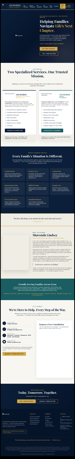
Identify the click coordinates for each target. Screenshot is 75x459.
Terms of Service (49, 425)
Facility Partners (34, 424)
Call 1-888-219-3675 (49, 53)
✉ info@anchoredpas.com (66, 419)
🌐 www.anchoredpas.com (66, 422)
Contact (56, 6)
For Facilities (45, 6)
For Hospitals (39, 6)
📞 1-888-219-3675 (68, 6)
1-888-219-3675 (12, 324)
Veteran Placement (34, 420)
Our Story (51, 6)
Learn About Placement (52, 130)
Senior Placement (32, 6)
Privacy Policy (48, 424)
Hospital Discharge (34, 422)
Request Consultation (47, 401)
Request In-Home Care (15, 130)
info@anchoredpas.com (14, 330)
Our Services (26, 6)
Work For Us (62, 6)
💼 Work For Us (49, 422)
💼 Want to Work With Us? (14, 354)
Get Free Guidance (48, 48)
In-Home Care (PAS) (35, 416)
